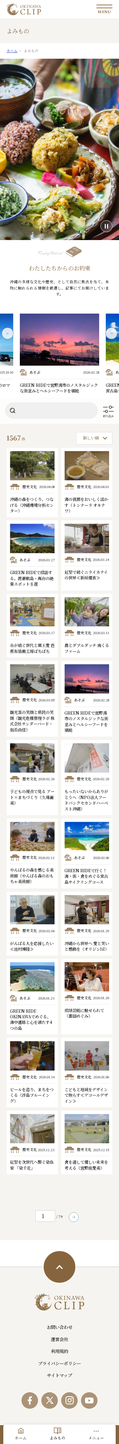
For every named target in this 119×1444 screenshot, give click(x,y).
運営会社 (59, 1339)
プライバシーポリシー (59, 1363)
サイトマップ (59, 1375)
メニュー (96, 1437)
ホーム (21, 1437)
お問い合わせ (59, 1327)
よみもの (57, 1437)
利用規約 (59, 1351)
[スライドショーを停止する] (106, 226)
